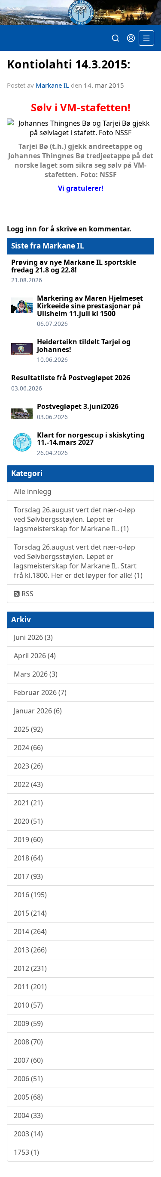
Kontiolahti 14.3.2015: (69, 64)
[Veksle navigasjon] (146, 38)
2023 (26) (28, 766)
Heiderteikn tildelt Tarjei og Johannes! (84, 345)
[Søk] (115, 38)
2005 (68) (28, 1097)
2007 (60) (28, 1060)
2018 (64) (28, 858)
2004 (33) (28, 1115)
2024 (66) (28, 747)
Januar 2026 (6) (38, 711)
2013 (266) (30, 950)
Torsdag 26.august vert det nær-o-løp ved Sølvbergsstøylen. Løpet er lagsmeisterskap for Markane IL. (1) (74, 519)
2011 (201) (30, 986)
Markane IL (52, 85)
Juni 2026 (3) (33, 637)
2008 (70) (28, 1042)
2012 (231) (30, 968)
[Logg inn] (131, 38)
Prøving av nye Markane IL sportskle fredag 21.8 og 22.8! (73, 266)
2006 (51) (28, 1078)
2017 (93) (28, 876)
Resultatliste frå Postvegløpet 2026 (70, 377)
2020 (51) (28, 821)
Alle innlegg (33, 491)
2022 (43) (28, 784)
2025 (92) (28, 729)
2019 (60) (28, 839)
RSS (26, 593)
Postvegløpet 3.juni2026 (77, 406)
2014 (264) (30, 931)
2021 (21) (28, 802)
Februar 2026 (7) (40, 692)
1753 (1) (26, 1152)
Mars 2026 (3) (36, 674)
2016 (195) (30, 894)
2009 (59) (28, 1023)
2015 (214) (30, 913)
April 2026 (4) (35, 655)
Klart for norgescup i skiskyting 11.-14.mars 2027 (91, 438)
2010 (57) (28, 1005)
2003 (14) (28, 1134)
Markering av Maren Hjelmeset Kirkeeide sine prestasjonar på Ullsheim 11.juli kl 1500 (90, 305)
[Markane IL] (80, 12)
